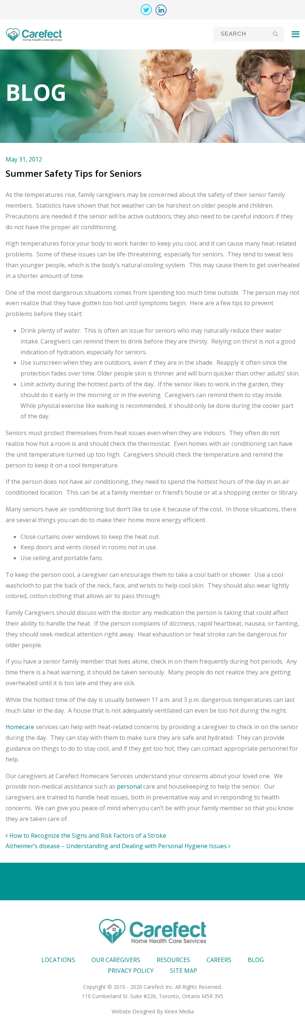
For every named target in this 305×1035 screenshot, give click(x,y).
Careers (218, 960)
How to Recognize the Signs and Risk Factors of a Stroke (87, 835)
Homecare (20, 727)
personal (129, 786)
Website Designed (133, 1011)
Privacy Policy (131, 971)
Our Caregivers (116, 960)
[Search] (275, 34)
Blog (256, 960)
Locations (58, 960)
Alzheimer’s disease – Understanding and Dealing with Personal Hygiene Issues (117, 846)
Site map (183, 971)
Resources (173, 960)
